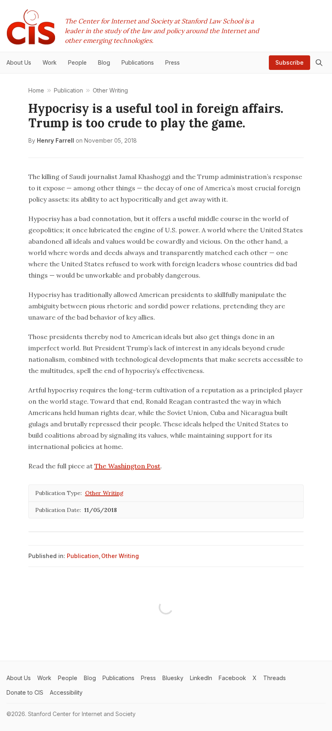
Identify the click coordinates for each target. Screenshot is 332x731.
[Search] (319, 62)
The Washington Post (127, 466)
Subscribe (289, 62)
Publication (83, 555)
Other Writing (104, 493)
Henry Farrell (55, 140)
